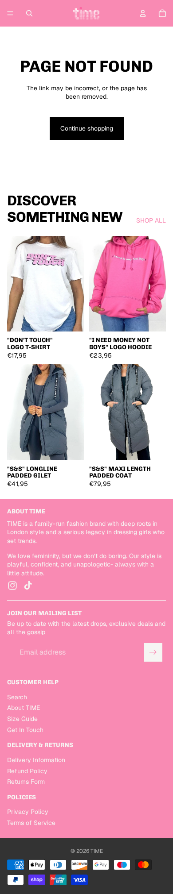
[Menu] (10, 13)
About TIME (23, 708)
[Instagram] (12, 585)
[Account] (143, 13)
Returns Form (26, 782)
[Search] (29, 13)
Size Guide (22, 719)
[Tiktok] (28, 585)
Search (17, 697)
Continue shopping (86, 128)
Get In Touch (25, 730)
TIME (96, 851)
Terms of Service (31, 823)
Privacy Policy (27, 812)
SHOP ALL (151, 220)
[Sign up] (153, 652)
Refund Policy (27, 771)
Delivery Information (36, 760)
